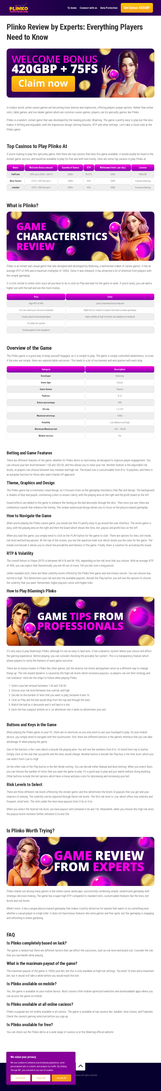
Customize (20, 1078)
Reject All (41, 1078)
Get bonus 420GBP (137, 8)
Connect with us (88, 7)
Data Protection (108, 7)
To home (72, 7)
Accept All (61, 1078)
